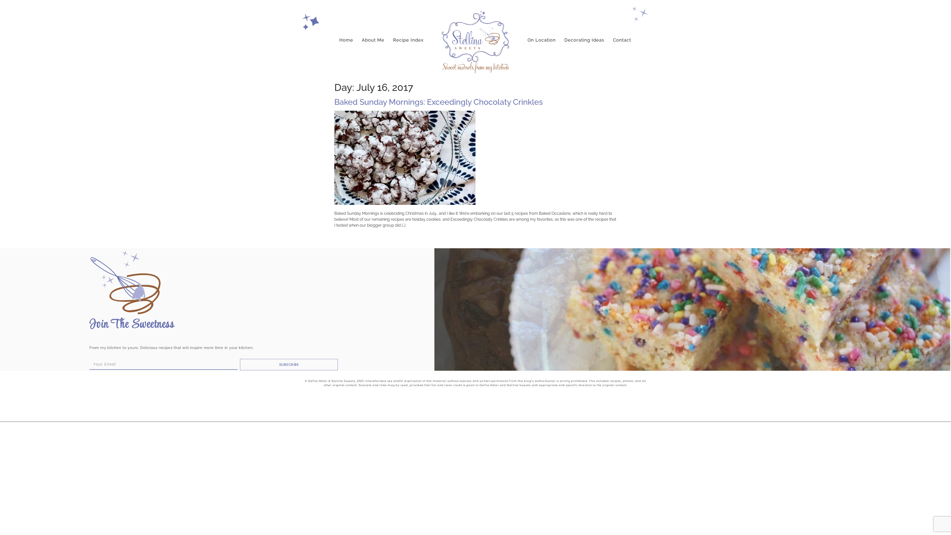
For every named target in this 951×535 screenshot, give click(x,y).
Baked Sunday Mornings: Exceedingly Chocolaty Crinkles (438, 102)
